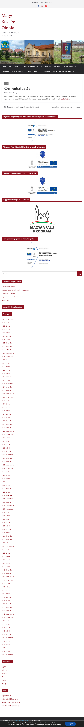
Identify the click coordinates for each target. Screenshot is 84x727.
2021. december (7, 495)
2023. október (6, 428)
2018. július (6, 621)
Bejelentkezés (6, 696)
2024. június (6, 404)
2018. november (7, 607)
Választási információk (62, 71)
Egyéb (6, 83)
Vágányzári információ (9, 293)
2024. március (6, 411)
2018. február (6, 634)
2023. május (6, 441)
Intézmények (69, 67)
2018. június (6, 624)
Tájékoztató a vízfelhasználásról (12, 297)
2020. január (6, 567)
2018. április (6, 628)
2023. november (7, 424)
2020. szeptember (8, 546)
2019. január (6, 600)
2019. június (6, 583)
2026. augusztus (7, 319)
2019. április (6, 590)
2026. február (6, 336)
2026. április (6, 329)
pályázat (4, 680)
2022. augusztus (7, 468)
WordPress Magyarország (10, 706)
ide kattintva (65, 99)
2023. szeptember (8, 431)
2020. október (6, 543)
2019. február (6, 597)
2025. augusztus (7, 356)
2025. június (6, 363)
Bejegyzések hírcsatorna (10, 699)
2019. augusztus (7, 580)
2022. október (6, 461)
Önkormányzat (30, 67)
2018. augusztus (7, 617)
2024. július (6, 400)
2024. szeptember (8, 394)
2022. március (6, 485)
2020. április (6, 560)
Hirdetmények (17, 71)
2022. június (6, 475)
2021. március (6, 526)
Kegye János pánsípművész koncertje (65, 107)
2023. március (6, 448)
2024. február (6, 414)
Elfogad (70, 724)
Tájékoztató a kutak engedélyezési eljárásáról (21, 107)
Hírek (36, 71)
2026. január (6, 339)
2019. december (7, 570)
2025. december (7, 343)
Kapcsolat (46, 71)
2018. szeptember (8, 614)
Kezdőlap (7, 67)
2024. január (6, 417)
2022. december (7, 455)
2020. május (6, 556)
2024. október (6, 390)
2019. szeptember (8, 577)
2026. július (6, 323)
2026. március (6, 333)
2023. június (6, 438)
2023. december (7, 421)
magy (16, 93)
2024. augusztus (7, 397)
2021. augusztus (7, 509)
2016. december (7, 655)
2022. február (6, 489)
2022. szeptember (8, 465)
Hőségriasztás (6, 300)
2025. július (6, 360)
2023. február (6, 451)
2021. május (6, 519)
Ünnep (4, 684)
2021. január (6, 533)
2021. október (6, 502)
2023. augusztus (7, 434)
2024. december (7, 384)
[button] (19, 66)
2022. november (7, 458)
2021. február (6, 529)
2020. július (6, 550)
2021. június (6, 516)
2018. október (6, 611)
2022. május (6, 478)
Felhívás (4, 670)
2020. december (7, 536)
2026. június (6, 326)
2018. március (6, 631)
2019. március (6, 594)
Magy (16, 67)
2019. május (6, 587)
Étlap (29, 71)
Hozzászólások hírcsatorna (11, 702)
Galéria (6, 71)
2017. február (6, 648)
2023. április (6, 445)
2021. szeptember (8, 506)
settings (58, 725)
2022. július (6, 472)
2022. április (6, 482)
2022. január (6, 492)
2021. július (6, 512)
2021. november (7, 499)
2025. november (7, 346)
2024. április (6, 407)
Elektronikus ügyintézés (51, 67)
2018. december (7, 604)
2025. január (6, 380)
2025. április (6, 370)
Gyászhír (5, 673)
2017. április (6, 641)
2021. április (6, 522)
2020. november (7, 539)
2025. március (6, 373)
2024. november (7, 387)
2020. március (6, 563)
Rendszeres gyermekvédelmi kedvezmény (16, 290)
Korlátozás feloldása (8, 287)
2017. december (7, 638)
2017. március (6, 644)
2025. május (6, 367)
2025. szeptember (8, 353)
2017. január (6, 651)
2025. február (6, 377)
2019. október (6, 573)
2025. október (6, 350)
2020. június (6, 553)
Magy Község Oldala (8, 21)
